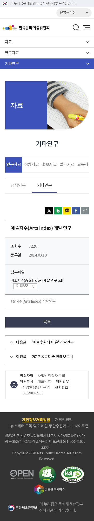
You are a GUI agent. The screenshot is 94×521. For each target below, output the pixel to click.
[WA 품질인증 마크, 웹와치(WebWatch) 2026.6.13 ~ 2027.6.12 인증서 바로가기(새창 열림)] (72, 469)
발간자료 (67, 164)
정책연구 (18, 185)
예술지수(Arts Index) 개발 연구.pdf (37, 281)
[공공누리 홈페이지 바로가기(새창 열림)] (22, 472)
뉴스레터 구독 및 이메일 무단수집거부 (40, 426)
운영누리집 (68, 13)
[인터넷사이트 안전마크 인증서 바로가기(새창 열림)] (47, 469)
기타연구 (44, 185)
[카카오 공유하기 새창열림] (67, 210)
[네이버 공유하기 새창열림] (58, 210)
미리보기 (22, 286)
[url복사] (84, 210)
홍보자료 (49, 164)
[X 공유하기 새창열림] (49, 210)
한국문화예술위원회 (38, 27)
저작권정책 (64, 420)
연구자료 (13, 164)
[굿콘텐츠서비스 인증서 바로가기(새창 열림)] (50, 486)
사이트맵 (81, 426)
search (76, 27)
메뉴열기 (86, 27)
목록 (47, 322)
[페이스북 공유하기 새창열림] (76, 210)
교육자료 (84, 164)
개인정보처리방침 (36, 420)
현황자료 (31, 164)
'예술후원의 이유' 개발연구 (53, 342)
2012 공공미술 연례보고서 (52, 357)
